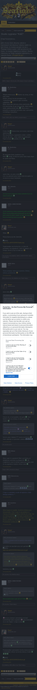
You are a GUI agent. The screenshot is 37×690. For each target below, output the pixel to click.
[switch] (29, 345)
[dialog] (18, 345)
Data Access (18, 383)
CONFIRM (11, 376)
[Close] (33, 307)
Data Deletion (8, 383)
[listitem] (18, 341)
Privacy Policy (29, 383)
